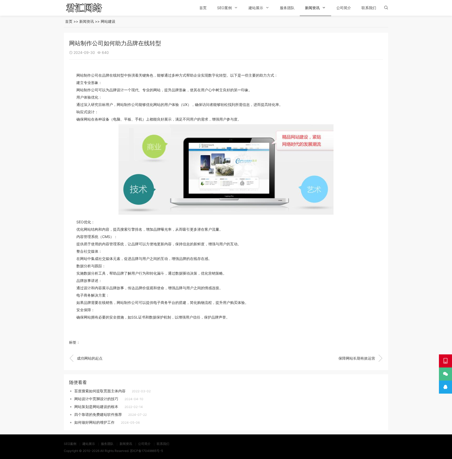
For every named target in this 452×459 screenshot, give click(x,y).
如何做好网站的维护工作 (94, 422)
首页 (203, 7)
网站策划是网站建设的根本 (96, 406)
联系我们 (368, 7)
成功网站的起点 (86, 358)
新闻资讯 (312, 7)
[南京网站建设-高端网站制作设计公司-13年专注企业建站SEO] (91, 7)
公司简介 (343, 7)
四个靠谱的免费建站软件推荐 (98, 414)
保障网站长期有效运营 (360, 358)
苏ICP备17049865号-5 (146, 451)
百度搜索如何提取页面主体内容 (100, 391)
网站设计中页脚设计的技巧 (96, 398)
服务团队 (287, 7)
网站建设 (108, 21)
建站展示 (255, 7)
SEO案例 (224, 7)
